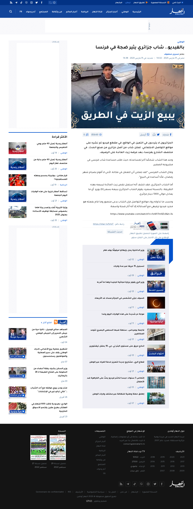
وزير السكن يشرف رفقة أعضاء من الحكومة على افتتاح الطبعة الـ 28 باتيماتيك (50, 372)
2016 (172, 462)
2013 (182, 466)
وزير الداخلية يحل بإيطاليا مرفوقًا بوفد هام (123, 250)
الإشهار (134, 492)
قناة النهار (97, 12)
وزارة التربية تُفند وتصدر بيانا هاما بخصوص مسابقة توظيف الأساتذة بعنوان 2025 (50, 211)
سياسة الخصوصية (95, 492)
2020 (172, 457)
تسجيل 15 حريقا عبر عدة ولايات (128, 266)
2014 (152, 462)
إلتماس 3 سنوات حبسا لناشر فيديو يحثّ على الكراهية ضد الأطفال (115, 380)
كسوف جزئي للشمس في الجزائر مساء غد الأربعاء (119, 298)
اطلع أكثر (47, 323)
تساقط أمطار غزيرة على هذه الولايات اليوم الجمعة (49, 194)
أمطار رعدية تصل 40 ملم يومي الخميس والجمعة (52, 146)
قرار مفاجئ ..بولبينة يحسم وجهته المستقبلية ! (50, 178)
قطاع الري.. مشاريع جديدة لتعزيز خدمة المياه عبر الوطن (116, 362)
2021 (182, 457)
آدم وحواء (30, 12)
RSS (69, 492)
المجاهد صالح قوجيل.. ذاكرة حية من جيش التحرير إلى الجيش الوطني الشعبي (49, 333)
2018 (152, 457)
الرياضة (84, 12)
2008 (172, 471)
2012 (172, 466)
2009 (182, 471)
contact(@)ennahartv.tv (134, 444)
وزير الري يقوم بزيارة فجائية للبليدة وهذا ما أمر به (120, 282)
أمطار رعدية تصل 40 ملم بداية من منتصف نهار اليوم (50, 162)
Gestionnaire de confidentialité (50, 492)
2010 (152, 466)
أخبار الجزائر (112, 12)
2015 (163, 462)
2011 (163, 466)
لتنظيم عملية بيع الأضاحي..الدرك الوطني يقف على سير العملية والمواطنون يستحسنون (50, 353)
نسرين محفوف (171, 54)
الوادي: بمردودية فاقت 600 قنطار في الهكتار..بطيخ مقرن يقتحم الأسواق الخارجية (49, 407)
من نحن (123, 492)
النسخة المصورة (149, 492)
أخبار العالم (71, 12)
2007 (162, 471)
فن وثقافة (57, 12)
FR (21, 12)
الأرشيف (79, 492)
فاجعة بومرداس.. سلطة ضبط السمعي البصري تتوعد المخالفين (117, 332)
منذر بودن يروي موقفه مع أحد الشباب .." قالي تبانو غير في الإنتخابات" (48, 390)
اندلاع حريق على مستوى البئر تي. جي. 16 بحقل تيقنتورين (116, 346)
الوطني (125, 12)
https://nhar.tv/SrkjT (103, 224)
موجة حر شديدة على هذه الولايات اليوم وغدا (123, 314)
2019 (162, 457)
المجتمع (43, 12)
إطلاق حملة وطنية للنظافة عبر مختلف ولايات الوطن (118, 394)
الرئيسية (137, 12)
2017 (182, 462)
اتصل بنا (112, 492)
